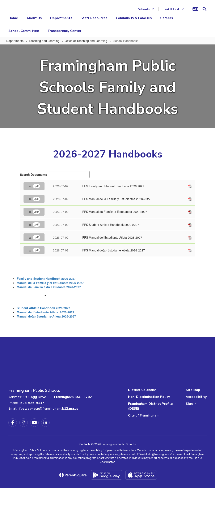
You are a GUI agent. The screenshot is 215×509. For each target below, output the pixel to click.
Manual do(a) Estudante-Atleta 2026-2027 (46, 316)
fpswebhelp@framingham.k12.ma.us (49, 408)
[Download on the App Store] (141, 475)
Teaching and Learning (44, 41)
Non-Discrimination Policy (149, 396)
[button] (146, 9)
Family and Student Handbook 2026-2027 (46, 278)
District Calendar (142, 390)
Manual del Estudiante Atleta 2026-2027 (45, 312)
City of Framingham (143, 415)
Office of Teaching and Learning (86, 41)
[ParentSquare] (73, 475)
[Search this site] (204, 9)
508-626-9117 (32, 403)
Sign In (191, 403)
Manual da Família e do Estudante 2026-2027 (49, 287)
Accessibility (196, 396)
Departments (15, 41)
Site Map (193, 390)
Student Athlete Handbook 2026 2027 (44, 308)
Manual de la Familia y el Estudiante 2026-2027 (50, 283)
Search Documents (33, 174)
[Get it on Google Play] (106, 475)
